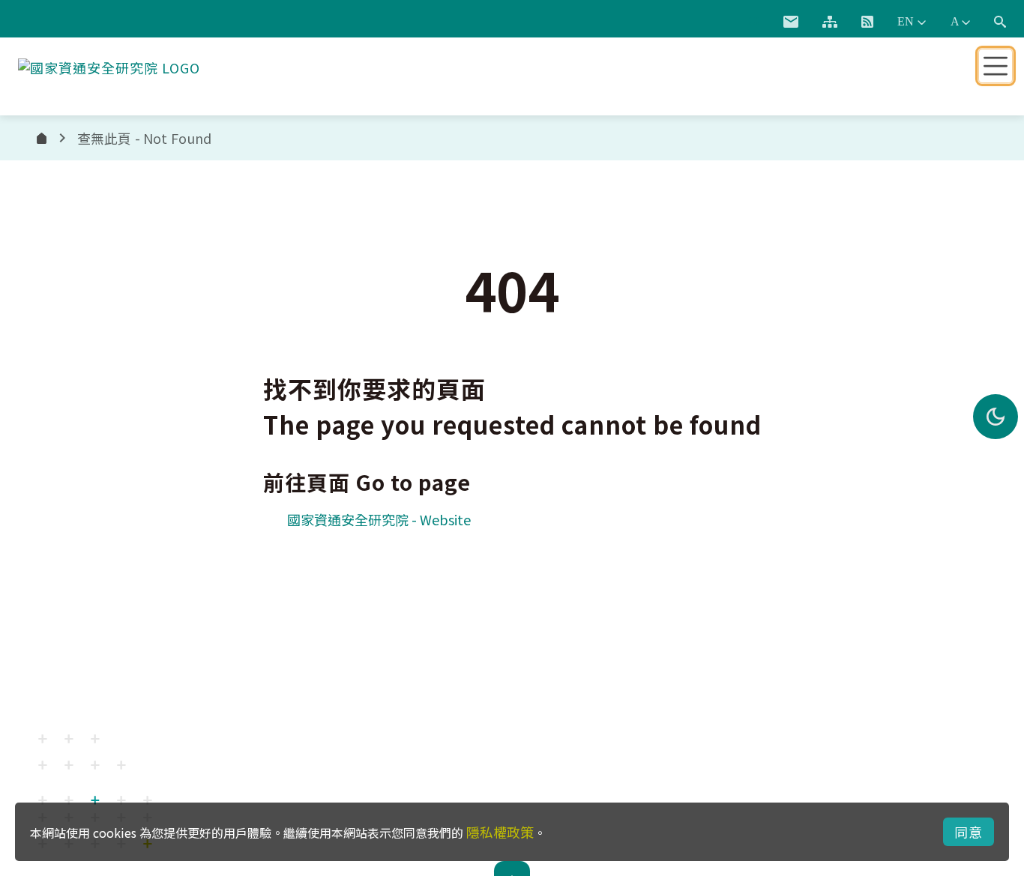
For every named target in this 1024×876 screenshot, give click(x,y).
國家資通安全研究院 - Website (379, 519)
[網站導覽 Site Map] (829, 22)
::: (753, 18)
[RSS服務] (867, 22)
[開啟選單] (995, 65)
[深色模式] (995, 416)
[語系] (911, 22)
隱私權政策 (500, 832)
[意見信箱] (790, 22)
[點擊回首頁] (109, 64)
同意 (968, 832)
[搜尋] (1000, 22)
